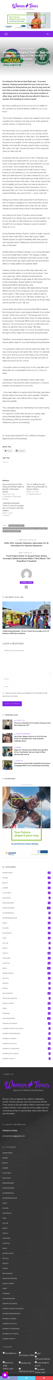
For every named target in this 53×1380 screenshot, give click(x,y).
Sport (26, 1008)
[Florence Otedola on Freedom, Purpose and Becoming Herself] (7, 724)
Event (26, 923)
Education (26, 898)
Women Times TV (26, 1058)
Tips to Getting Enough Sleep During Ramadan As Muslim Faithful (36, 486)
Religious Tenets (11, 531)
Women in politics (26, 1043)
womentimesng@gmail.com (13, 1136)
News (18, 747)
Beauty (26, 883)
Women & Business (26, 1023)
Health (19, 760)
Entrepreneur (26, 913)
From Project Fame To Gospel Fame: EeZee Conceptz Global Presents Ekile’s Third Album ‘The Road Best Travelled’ (26, 558)
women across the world (26, 1028)
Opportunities (26, 973)
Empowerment (26, 903)
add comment (41, 62)
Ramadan (42, 528)
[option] (26, 618)
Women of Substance (26, 1048)
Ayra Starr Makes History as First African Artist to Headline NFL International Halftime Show (30, 739)
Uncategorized (26, 1018)
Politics (26, 978)
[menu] (5, 34)
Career (26, 888)
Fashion (26, 928)
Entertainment (23, 734)
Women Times (15, 62)
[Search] (47, 34)
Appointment (26, 873)
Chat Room (26, 893)
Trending (26, 1013)
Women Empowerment (26, 1033)
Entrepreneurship (26, 918)
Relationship (26, 993)
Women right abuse (26, 1053)
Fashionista (26, 933)
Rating (26, 988)
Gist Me (26, 943)
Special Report (27, 48)
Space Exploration (26, 998)
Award (26, 878)
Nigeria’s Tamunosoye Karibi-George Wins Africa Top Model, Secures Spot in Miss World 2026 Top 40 (31, 752)
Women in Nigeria (26, 1038)
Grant (26, 948)
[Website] (26, 587)
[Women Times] (25, 6)
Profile (26, 983)
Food (26, 938)
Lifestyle (20, 720)
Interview (26, 958)
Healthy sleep (16, 525)
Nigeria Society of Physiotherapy (19, 528)
